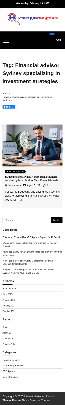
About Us (7, 333)
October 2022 (9, 311)
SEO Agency (8, 371)
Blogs (5, 327)
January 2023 (9, 305)
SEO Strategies (10, 377)
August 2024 (8, 300)
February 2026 (9, 288)
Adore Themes (42, 400)
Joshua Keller (14, 185)
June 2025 (7, 294)
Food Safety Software (13, 365)
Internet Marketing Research (40, 396)
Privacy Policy (9, 344)
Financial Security (15, 171)
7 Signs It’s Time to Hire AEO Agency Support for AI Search (31, 237)
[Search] (60, 40)
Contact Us (7, 338)
